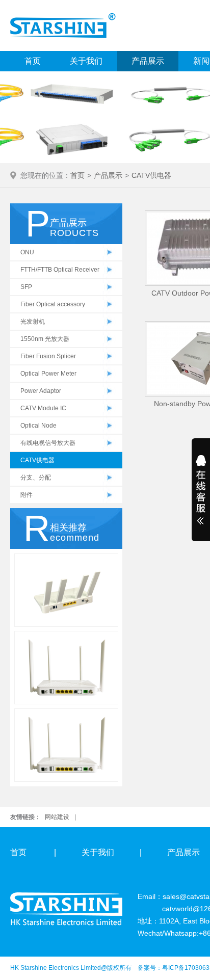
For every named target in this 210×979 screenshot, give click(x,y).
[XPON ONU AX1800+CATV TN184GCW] (66, 667)
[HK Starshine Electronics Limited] (63, 25)
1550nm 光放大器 (44, 338)
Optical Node (38, 425)
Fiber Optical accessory (52, 304)
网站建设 (57, 817)
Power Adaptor (40, 390)
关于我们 (86, 61)
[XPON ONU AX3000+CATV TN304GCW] (66, 590)
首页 (32, 61)
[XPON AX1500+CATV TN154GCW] (66, 745)
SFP (26, 286)
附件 (26, 494)
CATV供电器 (151, 175)
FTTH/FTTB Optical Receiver (59, 269)
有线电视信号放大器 (47, 442)
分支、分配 (35, 477)
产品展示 (148, 61)
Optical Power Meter (48, 373)
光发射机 (32, 321)
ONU (27, 252)
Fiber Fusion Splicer (48, 356)
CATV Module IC (43, 408)
